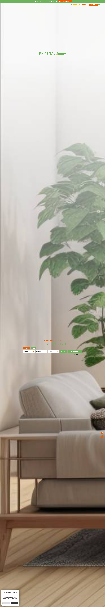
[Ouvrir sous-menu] (27, 9)
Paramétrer (6, 602)
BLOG (69, 8)
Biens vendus (43, 8)
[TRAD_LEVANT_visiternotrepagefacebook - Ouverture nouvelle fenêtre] (83, 4)
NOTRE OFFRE (53, 8)
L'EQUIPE (62, 8)
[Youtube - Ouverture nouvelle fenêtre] (87, 4)
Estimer (33, 348)
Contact (81, 8)
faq (75, 8)
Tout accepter (14, 602)
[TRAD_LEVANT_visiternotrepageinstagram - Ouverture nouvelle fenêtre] (85, 4)
